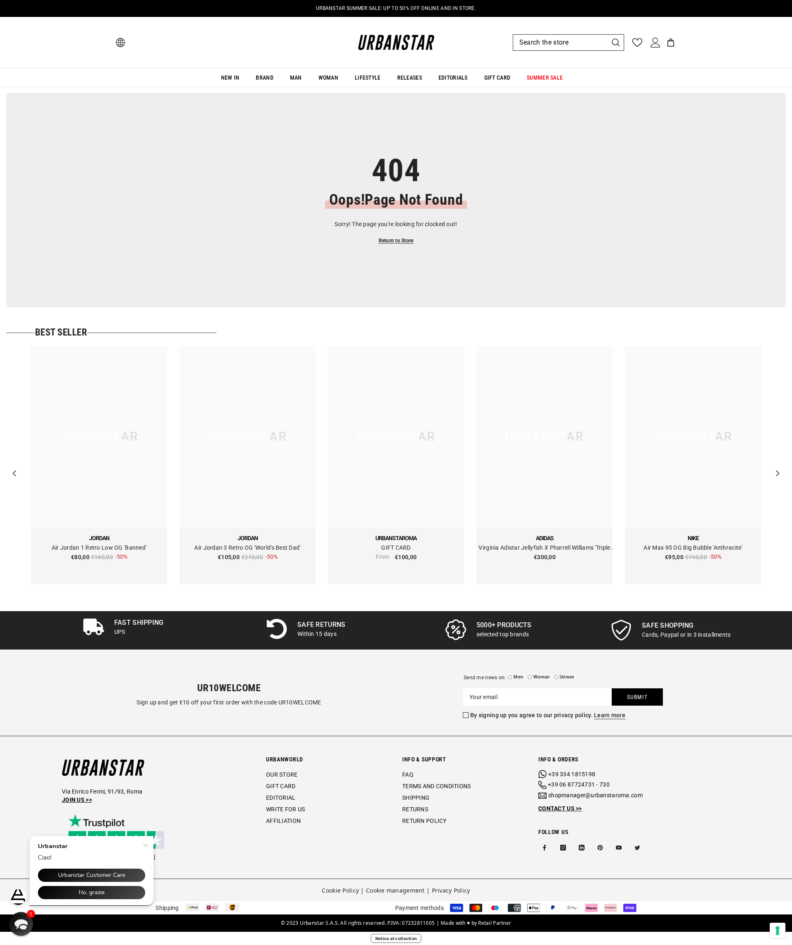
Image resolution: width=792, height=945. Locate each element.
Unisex (567, 677)
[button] (21, 924)
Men (518, 677)
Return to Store (396, 240)
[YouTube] (619, 847)
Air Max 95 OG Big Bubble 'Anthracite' (693, 547)
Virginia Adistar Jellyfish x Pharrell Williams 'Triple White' (544, 548)
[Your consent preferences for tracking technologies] (777, 930)
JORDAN (99, 538)
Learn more (609, 715)
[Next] (777, 465)
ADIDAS (545, 538)
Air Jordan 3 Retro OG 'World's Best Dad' (247, 547)
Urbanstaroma (396, 538)
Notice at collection (396, 938)
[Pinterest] (600, 847)
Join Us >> (77, 799)
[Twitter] (637, 847)
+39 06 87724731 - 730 (579, 784)
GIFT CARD (396, 547)
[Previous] (14, 465)
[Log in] (655, 42)
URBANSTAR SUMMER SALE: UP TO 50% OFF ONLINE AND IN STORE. (396, 8)
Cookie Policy (340, 890)
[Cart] (671, 42)
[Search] (568, 42)
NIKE (693, 538)
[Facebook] (544, 847)
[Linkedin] (581, 847)
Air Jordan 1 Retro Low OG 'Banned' (99, 547)
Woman (541, 677)
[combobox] (560, 42)
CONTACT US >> (560, 808)
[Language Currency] (120, 42)
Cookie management (395, 890)
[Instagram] (563, 847)
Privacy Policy (451, 890)
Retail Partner (494, 922)
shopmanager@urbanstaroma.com (595, 795)
